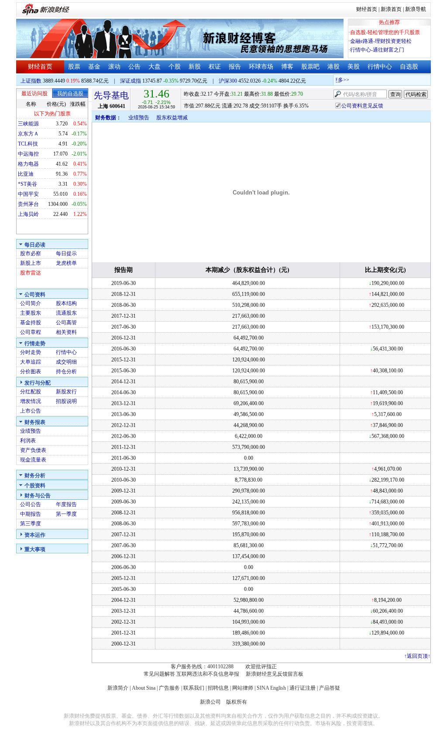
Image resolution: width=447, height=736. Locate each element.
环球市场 (261, 66)
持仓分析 (66, 371)
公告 (134, 66)
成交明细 (66, 362)
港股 (333, 66)
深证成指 (130, 81)
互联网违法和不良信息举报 (207, 674)
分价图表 (30, 371)
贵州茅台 (28, 204)
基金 (94, 66)
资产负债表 (33, 450)
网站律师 (242, 688)
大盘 (154, 66)
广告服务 (169, 688)
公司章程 (30, 332)
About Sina (143, 688)
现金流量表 (33, 460)
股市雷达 (30, 273)
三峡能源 (28, 124)
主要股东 (30, 313)
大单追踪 (30, 362)
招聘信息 (218, 688)
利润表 (28, 440)
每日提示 (66, 253)
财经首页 (366, 9)
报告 (235, 66)
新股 (195, 66)
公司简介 (30, 303)
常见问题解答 (159, 674)
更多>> (338, 80)
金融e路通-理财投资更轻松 (381, 41)
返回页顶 (417, 656)
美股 (353, 66)
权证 (215, 66)
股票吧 (310, 66)
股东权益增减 (172, 118)
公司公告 (30, 504)
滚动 (114, 66)
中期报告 (30, 514)
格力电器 (28, 164)
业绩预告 (30, 431)
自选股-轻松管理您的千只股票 (385, 32)
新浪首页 (391, 9)
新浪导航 (415, 9)
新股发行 (66, 392)
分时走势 (30, 352)
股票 (74, 66)
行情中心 (380, 66)
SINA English (271, 688)
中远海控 (28, 154)
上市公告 (30, 411)
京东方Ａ (28, 134)
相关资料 (66, 332)
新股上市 (30, 263)
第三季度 (30, 524)
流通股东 (66, 313)
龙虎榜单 (66, 263)
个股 (174, 66)
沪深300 (228, 81)
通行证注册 (302, 688)
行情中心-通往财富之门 (377, 50)
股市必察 (30, 253)
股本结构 (66, 303)
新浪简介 (117, 688)
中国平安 (28, 194)
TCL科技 (28, 144)
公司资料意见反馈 (362, 106)
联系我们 (193, 688)
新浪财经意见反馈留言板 (274, 674)
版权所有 (236, 702)
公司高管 (66, 322)
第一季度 (66, 514)
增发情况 (30, 401)
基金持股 (30, 322)
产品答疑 (329, 688)
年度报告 (66, 504)
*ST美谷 (27, 184)
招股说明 (66, 401)
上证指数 (31, 81)
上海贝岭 (28, 214)
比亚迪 (26, 174)
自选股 (409, 66)
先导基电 (111, 95)
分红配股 (30, 392)
